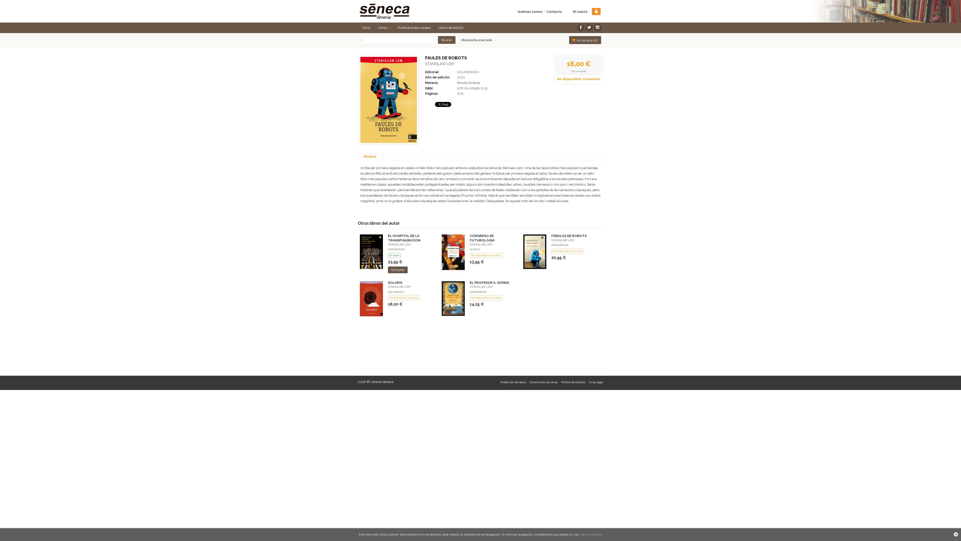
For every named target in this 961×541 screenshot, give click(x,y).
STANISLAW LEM (439, 64)
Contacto (554, 12)
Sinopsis (370, 156)
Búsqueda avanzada (476, 40)
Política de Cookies (573, 382)
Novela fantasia (468, 83)
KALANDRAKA (468, 72)
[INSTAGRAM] (597, 27)
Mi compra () (587, 40)
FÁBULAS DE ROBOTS (569, 236)
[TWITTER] (589, 27)
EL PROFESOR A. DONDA (489, 283)
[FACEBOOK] (580, 27)
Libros (383, 28)
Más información (591, 534)
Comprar (397, 270)
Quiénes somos (530, 12)
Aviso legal (596, 382)
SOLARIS (395, 283)
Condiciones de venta (544, 382)
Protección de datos (513, 382)
